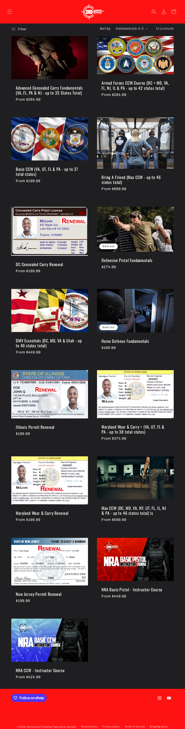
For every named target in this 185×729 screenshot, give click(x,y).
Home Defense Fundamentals (125, 341)
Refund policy (89, 726)
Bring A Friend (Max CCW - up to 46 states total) (131, 180)
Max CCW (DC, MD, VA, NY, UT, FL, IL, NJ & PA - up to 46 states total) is (134, 511)
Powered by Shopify (64, 726)
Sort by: (105, 28)
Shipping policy (159, 726)
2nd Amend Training (39, 726)
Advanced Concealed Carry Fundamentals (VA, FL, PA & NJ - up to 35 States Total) (49, 90)
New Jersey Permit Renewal (39, 593)
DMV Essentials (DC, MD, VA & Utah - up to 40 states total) (49, 343)
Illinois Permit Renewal (35, 427)
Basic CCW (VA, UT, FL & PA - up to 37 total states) (47, 172)
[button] (9, 12)
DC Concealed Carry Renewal (39, 264)
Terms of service (135, 726)
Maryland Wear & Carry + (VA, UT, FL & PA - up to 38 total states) (133, 429)
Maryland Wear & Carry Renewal (42, 513)
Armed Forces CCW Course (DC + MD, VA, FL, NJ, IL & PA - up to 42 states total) (135, 85)
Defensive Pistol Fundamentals (127, 260)
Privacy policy (111, 726)
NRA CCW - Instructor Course (40, 670)
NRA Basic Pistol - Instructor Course (132, 589)
